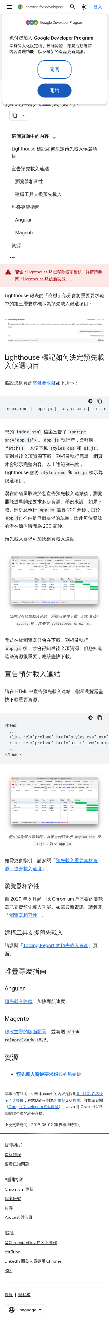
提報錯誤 (13, 1154)
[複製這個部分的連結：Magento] (35, 1019)
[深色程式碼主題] (90, 401)
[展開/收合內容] (54, 137)
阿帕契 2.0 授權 (67, 1100)
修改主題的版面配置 (26, 1032)
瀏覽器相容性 (23, 915)
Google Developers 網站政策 (33, 1106)
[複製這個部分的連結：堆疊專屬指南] (52, 971)
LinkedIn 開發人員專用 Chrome (33, 1261)
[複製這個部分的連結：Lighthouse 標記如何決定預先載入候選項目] (45, 365)
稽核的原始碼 (48, 1074)
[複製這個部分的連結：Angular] (31, 989)
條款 (9, 1294)
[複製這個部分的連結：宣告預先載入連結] (66, 674)
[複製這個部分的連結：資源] (24, 1058)
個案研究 (13, 1198)
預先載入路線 (19, 1001)
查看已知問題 (17, 1164)
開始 (54, 90)
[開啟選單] (9, 7)
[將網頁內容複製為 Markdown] (15, 115)
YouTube (12, 1251)
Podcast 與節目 (19, 1217)
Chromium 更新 (19, 1189)
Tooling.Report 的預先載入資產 (55, 946)
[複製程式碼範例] (99, 401)
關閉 (54, 69)
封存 (9, 1208)
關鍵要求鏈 (44, 383)
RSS (8, 1270)
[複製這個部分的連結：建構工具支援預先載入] (68, 933)
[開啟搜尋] (72, 6)
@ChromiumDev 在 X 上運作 (31, 1242)
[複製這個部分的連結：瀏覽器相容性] (45, 886)
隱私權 (24, 1294)
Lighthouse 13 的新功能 (44, 278)
